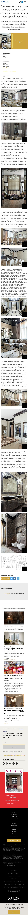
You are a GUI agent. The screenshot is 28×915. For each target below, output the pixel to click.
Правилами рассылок (20, 755)
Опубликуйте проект (14, 840)
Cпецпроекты (14, 836)
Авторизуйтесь (7, 593)
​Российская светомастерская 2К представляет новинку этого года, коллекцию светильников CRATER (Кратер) (14, 711)
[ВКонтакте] (14, 578)
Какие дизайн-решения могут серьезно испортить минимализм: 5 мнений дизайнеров (13, 648)
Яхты (14, 827)
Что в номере (10, 803)
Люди (14, 823)
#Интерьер (6, 659)
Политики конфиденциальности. (17, 908)
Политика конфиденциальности (14, 887)
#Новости (6, 631)
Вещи (14, 821)
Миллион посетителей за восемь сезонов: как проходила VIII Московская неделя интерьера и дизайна (13, 678)
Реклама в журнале (14, 876)
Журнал (14, 833)
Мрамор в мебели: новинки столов (13, 626)
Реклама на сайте (14, 873)
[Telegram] (18, 578)
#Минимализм (12, 659)
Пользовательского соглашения (11, 754)
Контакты (14, 878)
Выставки (14, 825)
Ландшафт (14, 816)
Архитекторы (14, 818)
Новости (14, 812)
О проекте (14, 870)
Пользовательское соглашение (14, 884)
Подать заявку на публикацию (14, 881)
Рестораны (14, 831)
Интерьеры (14, 814)
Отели (14, 829)
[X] (11, 578)
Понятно (14, 912)
